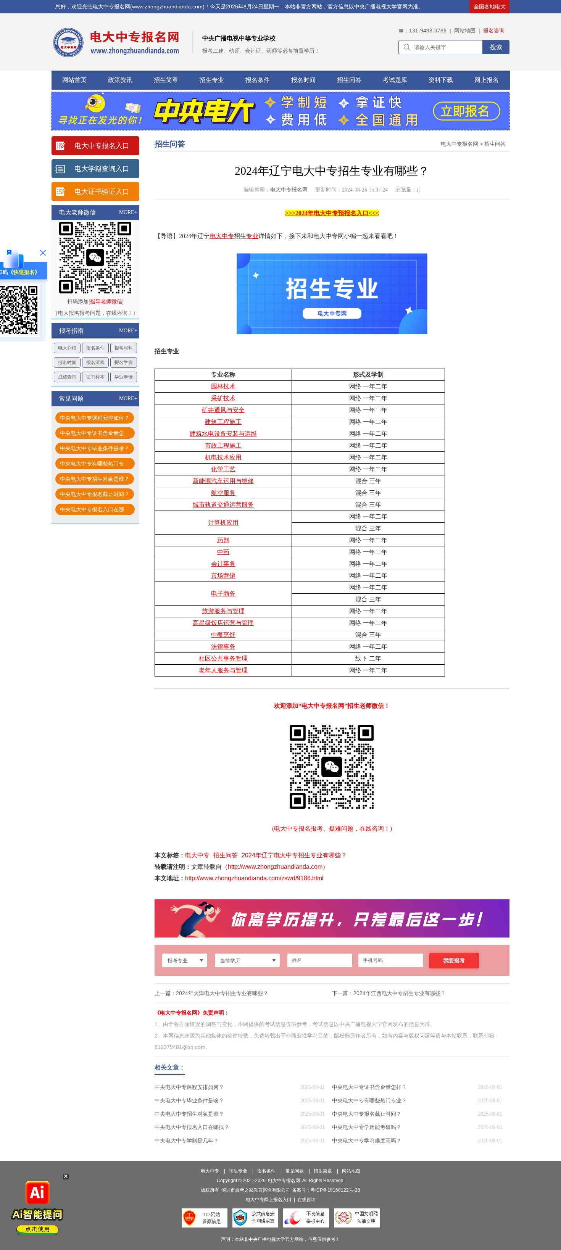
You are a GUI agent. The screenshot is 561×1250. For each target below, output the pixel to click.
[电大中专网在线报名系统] (280, 128)
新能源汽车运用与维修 (223, 481)
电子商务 (223, 593)
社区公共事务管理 (223, 658)
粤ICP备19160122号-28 (335, 1190)
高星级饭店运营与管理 (223, 623)
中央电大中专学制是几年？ (187, 1140)
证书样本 (95, 377)
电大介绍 (67, 348)
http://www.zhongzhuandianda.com (275, 866)
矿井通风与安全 (223, 410)
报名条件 (257, 80)
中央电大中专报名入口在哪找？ (92, 510)
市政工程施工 (223, 445)
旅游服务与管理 (223, 611)
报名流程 (95, 362)
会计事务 (223, 564)
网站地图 (465, 30)
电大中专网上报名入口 (269, 1199)
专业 (252, 236)
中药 (223, 552)
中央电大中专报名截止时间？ (94, 494)
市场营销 (223, 575)
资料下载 (441, 80)
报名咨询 (494, 30)
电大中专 (222, 236)
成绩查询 (67, 377)
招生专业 (212, 80)
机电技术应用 (223, 457)
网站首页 (74, 80)
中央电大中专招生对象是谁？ (94, 479)
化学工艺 (223, 469)
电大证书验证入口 (101, 191)
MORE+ (128, 212)
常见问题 (294, 1171)
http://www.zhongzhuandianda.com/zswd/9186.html (254, 878)
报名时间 (303, 80)
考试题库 (395, 80)
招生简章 (166, 80)
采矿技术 (223, 398)
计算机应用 (223, 522)
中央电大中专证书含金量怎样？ (92, 434)
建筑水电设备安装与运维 (223, 433)
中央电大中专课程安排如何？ (94, 418)
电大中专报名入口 (101, 146)
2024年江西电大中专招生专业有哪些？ (399, 993)
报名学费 (123, 362)
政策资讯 (120, 80)
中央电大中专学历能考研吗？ (366, 1127)
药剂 (223, 540)
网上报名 (486, 80)
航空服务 (223, 493)
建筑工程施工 (223, 422)
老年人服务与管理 (223, 670)
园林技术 (223, 386)
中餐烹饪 (223, 634)
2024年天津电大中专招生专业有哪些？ (222, 993)
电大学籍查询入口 (101, 168)
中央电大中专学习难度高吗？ (366, 1140)
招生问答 (349, 80)
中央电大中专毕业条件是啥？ (94, 448)
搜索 (496, 47)
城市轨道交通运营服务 (223, 504)
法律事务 (223, 646)
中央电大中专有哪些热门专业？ (92, 465)
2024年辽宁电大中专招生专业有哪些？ (294, 855)
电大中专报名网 (459, 144)
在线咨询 (306, 1199)
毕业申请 (123, 377)
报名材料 (123, 348)
